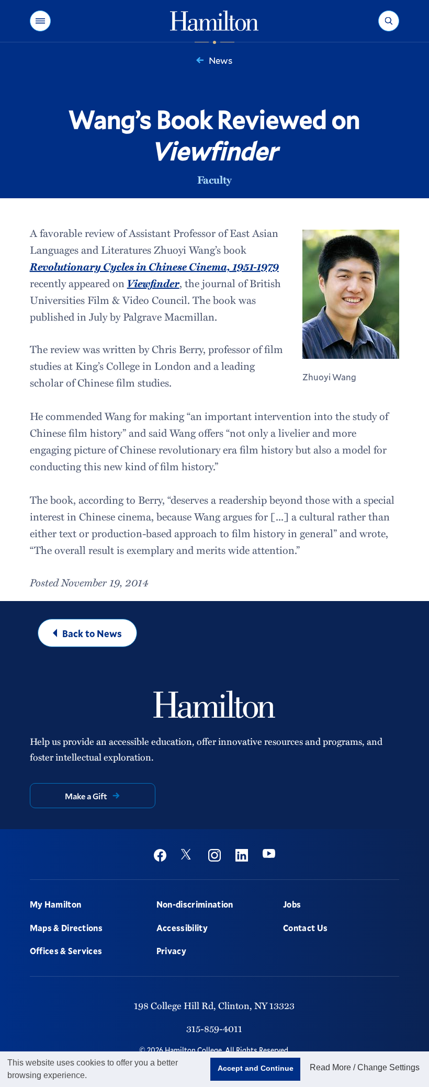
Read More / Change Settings (365, 1067)
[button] (40, 21)
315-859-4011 (214, 1028)
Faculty (214, 179)
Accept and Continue (255, 1068)
